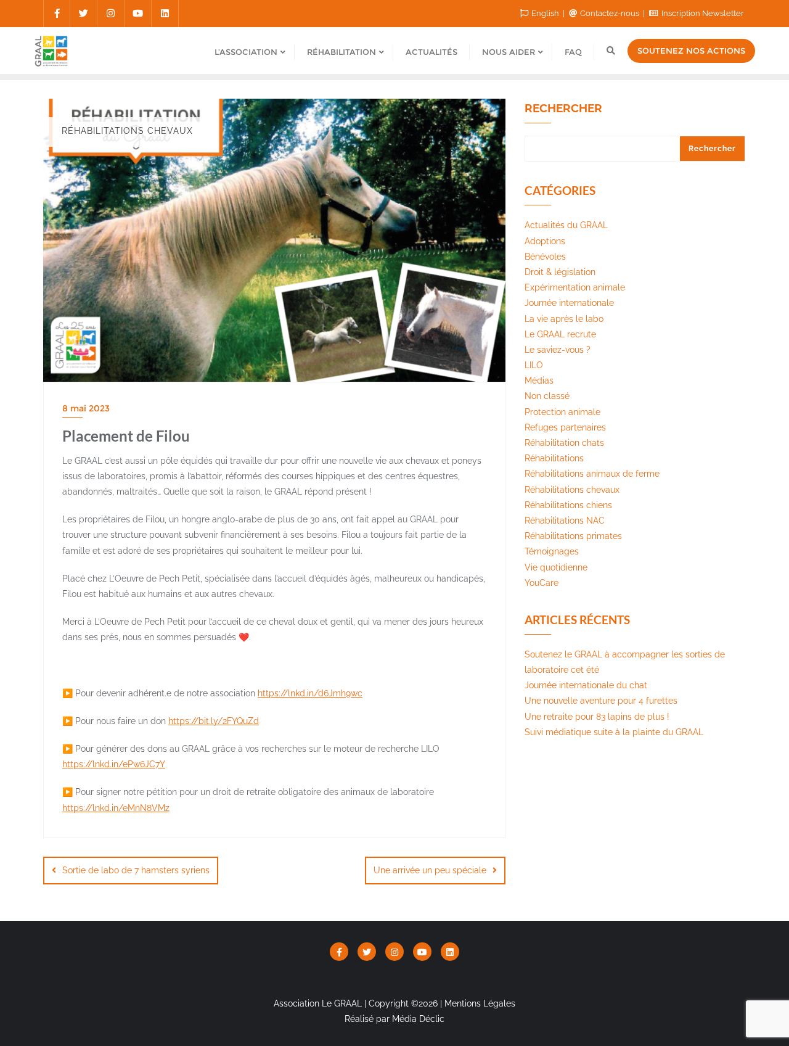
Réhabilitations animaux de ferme (592, 474)
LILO (534, 365)
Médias (539, 380)
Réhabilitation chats (564, 443)
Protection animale (562, 412)
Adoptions (545, 241)
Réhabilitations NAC (565, 520)
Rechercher (563, 108)
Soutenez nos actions (691, 51)
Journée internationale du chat (586, 685)
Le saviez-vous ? (558, 350)
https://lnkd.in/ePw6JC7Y (113, 764)
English (545, 13)
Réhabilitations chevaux (572, 490)
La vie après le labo (564, 319)
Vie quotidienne (556, 567)
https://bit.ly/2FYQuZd (213, 721)
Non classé (547, 396)
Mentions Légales (479, 1003)
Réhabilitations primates (573, 536)
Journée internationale (569, 303)
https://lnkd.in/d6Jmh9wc (310, 693)
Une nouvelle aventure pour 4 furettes (601, 701)
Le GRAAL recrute (560, 334)
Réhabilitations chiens (568, 505)
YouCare (541, 583)
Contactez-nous (609, 13)
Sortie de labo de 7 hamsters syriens (136, 870)
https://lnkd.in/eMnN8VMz (116, 808)
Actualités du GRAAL (566, 225)
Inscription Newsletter (702, 13)
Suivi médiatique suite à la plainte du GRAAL (614, 732)
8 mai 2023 (86, 408)
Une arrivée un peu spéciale (430, 870)
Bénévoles (545, 257)
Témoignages (552, 551)
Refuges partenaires (565, 427)
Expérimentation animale (575, 287)
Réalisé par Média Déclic (394, 1019)
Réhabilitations (554, 458)
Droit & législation (560, 272)
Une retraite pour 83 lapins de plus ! (597, 717)
